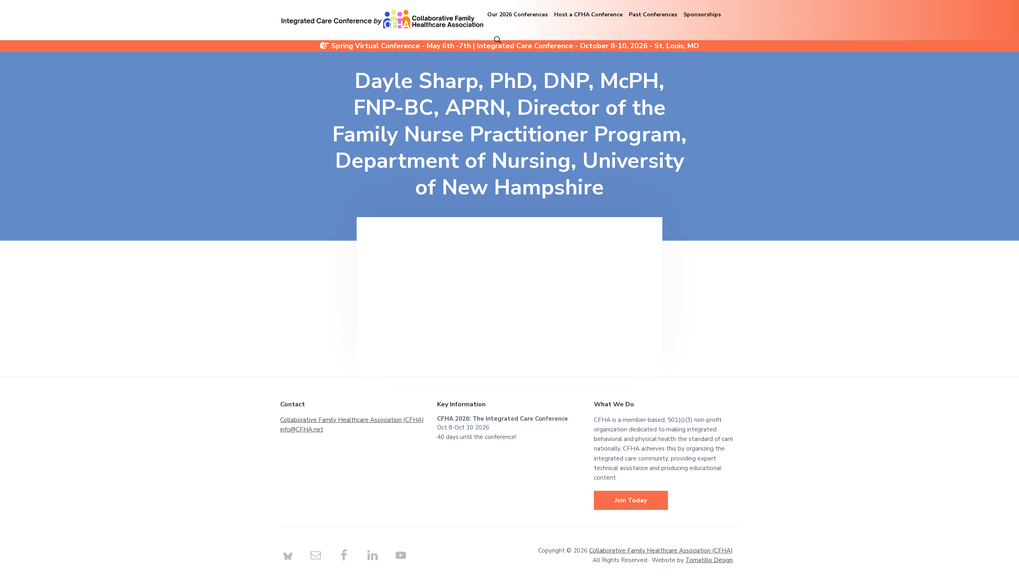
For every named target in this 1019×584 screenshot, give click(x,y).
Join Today (631, 500)
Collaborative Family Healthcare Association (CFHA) (352, 420)
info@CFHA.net (301, 429)
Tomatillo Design (709, 560)
